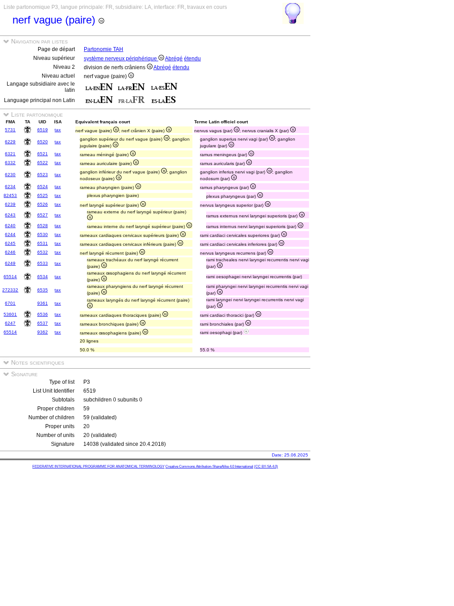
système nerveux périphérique (121, 58)
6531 (42, 243)
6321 (10, 153)
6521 (42, 153)
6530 (42, 234)
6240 (10, 225)
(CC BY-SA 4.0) (266, 466)
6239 (10, 204)
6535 (42, 289)
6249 (10, 263)
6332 (10, 162)
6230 (10, 174)
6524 (42, 186)
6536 (42, 314)
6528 (42, 225)
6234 (10, 186)
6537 (42, 323)
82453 (10, 195)
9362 (42, 332)
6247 (10, 323)
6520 (42, 141)
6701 (10, 303)
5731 (10, 129)
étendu (192, 58)
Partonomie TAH (103, 49)
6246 (10, 252)
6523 (42, 174)
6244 (10, 234)
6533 (42, 263)
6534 (42, 276)
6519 (42, 129)
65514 (10, 276)
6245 (10, 243)
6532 (42, 252)
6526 (42, 204)
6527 (42, 214)
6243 (10, 214)
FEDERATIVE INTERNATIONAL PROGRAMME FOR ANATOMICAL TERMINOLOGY (98, 466)
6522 (42, 162)
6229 (10, 141)
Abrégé (174, 58)
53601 (10, 314)
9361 (42, 303)
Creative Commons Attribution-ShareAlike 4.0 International (209, 466)
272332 (10, 289)
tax (58, 129)
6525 (42, 195)
